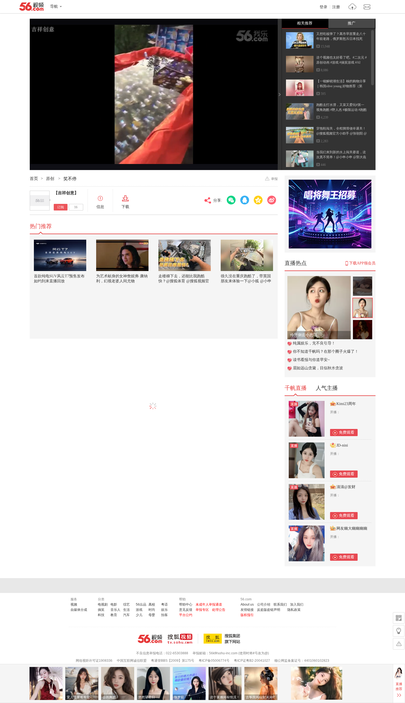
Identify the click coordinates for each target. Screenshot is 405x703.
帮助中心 (185, 604)
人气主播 (327, 388)
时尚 (151, 610)
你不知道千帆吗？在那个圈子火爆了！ (325, 351)
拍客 (164, 615)
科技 (101, 615)
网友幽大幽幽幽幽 (351, 528)
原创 (50, 178)
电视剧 (103, 604)
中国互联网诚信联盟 (132, 661)
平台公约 (185, 615)
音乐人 (115, 610)
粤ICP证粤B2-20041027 (252, 661)
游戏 (139, 610)
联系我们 (280, 604)
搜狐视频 (183, 639)
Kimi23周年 (346, 404)
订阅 (60, 207)
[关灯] (398, 631)
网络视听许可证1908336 (94, 661)
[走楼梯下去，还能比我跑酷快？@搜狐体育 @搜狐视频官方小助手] (184, 255)
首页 (34, 178)
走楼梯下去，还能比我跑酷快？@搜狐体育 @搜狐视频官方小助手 (183, 281)
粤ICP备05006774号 (214, 661)
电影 (113, 604)
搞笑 (101, 610)
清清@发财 (345, 487)
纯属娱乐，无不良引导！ (314, 343)
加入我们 (296, 604)
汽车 (126, 615)
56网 (150, 639)
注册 (336, 7)
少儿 (139, 615)
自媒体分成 (79, 610)
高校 (151, 604)
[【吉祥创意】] (40, 200)
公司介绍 (263, 604)
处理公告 (218, 610)
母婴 (151, 615)
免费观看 (346, 432)
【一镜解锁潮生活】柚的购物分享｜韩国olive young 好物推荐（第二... (341, 86)
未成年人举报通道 (209, 604)
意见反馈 (185, 610)
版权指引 (247, 615)
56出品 (141, 604)
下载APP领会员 (362, 263)
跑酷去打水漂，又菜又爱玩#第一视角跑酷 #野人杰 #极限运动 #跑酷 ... (341, 110)
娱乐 (164, 610)
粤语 (164, 604)
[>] (353, 7)
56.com (31, 7)
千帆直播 (296, 388)
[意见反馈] (398, 644)
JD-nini (342, 445)
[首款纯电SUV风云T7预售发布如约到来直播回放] (60, 255)
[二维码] (398, 618)
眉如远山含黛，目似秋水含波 (318, 368)
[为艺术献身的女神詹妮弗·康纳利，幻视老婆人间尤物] (122, 255)
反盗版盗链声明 (268, 610)
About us (247, 604)
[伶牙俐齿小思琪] (319, 279)
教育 (113, 615)
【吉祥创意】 (66, 193)
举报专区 (202, 610)
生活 (126, 610)
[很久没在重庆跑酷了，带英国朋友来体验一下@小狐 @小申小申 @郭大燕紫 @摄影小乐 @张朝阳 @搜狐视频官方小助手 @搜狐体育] (247, 255)
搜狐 (223, 639)
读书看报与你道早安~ (311, 360)
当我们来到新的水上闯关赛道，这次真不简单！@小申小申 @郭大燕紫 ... (341, 157)
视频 (74, 604)
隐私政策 (294, 610)
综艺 (126, 604)
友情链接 (247, 610)
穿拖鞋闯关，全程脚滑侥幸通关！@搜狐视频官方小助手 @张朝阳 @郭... (341, 133)
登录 (323, 7)
